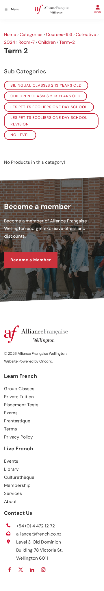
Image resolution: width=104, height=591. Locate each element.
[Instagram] (43, 569)
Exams (11, 413)
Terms (10, 429)
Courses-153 (59, 34)
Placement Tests (21, 405)
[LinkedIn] (32, 569)
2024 (9, 42)
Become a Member (24, 255)
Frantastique (17, 421)
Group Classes (19, 389)
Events (11, 461)
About (10, 501)
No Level (20, 134)
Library (11, 469)
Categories (31, 34)
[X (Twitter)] (20, 569)
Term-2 (67, 42)
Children (47, 42)
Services (13, 493)
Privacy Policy (18, 437)
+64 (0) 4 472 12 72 (35, 526)
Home (10, 34)
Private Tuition (19, 397)
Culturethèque (19, 477)
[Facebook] (9, 569)
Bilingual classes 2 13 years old (46, 85)
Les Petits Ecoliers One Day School (49, 106)
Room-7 (26, 42)
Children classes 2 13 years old (45, 96)
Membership (17, 485)
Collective (86, 34)
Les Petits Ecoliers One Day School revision (49, 120)
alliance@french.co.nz (38, 534)
